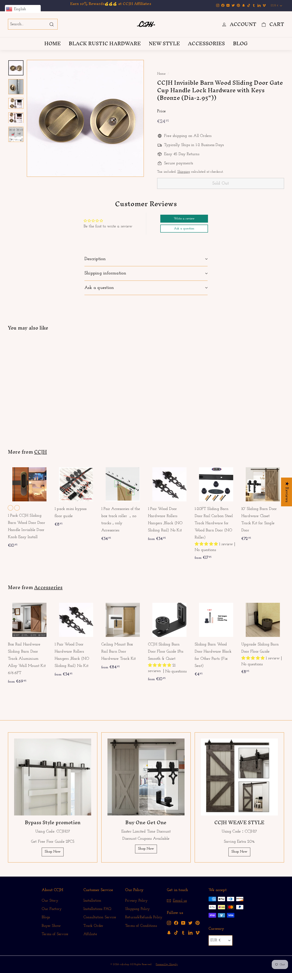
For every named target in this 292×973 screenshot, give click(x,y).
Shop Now (53, 852)
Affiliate (90, 934)
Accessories (48, 587)
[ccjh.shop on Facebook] (176, 922)
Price (161, 111)
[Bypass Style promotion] (52, 776)
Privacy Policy (136, 901)
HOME (52, 43)
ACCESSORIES (206, 43)
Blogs (46, 917)
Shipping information (105, 273)
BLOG (240, 43)
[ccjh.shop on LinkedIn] (190, 932)
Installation (92, 901)
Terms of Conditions (141, 926)
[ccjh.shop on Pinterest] (197, 922)
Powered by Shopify (167, 964)
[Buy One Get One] (146, 776)
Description (95, 259)
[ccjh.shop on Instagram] (169, 922)
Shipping (183, 171)
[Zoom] (85, 118)
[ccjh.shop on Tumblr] (183, 932)
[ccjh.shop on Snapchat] (169, 932)
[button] (207, 544)
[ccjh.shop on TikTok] (176, 932)
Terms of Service (55, 934)
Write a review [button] (184, 218)
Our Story (50, 901)
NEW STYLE (164, 43)
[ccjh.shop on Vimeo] (197, 932)
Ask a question (99, 288)
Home (161, 73)
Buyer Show (51, 926)
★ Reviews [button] (286, 492)
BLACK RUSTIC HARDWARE (105, 43)
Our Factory (52, 909)
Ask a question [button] (184, 228)
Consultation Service (99, 917)
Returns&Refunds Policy (143, 917)
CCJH (40, 451)
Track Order (93, 926)
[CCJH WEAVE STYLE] (239, 776)
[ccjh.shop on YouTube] (183, 922)
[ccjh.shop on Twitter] (190, 922)
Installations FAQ (97, 909)
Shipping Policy (137, 909)
